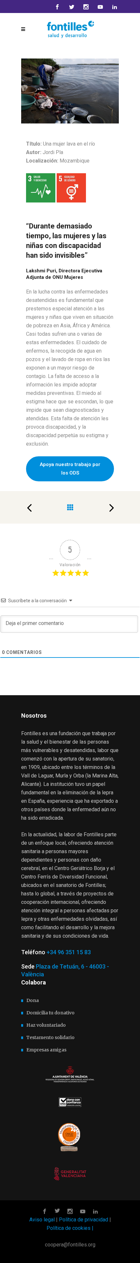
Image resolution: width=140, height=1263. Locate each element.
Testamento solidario (50, 1037)
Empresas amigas (46, 1050)
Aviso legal (42, 1220)
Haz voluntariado (46, 1025)
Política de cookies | (70, 1228)
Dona (32, 1000)
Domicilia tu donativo (50, 1013)
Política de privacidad (83, 1220)
